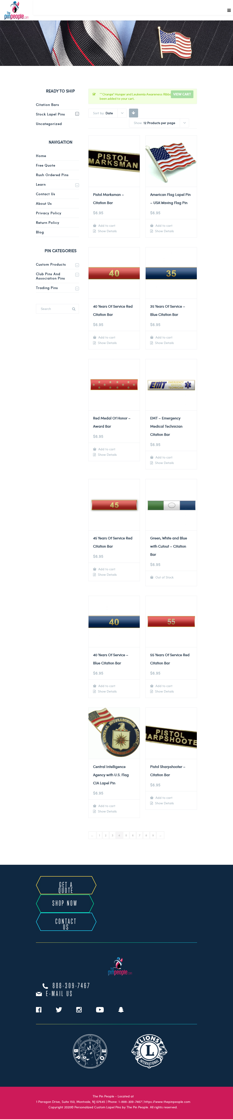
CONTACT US (66, 924)
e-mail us (59, 994)
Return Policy (47, 222)
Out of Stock (164, 577)
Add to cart (106, 225)
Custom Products (51, 264)
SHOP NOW (65, 903)
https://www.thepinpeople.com (167, 1101)
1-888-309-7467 (130, 1101)
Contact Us (45, 194)
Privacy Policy (48, 213)
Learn (41, 184)
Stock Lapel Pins (50, 114)
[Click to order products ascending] (133, 113)
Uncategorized (49, 123)
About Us (44, 203)
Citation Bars (47, 104)
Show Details (107, 231)
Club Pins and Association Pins (50, 276)
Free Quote (45, 165)
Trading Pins (47, 287)
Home (41, 155)
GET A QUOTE (66, 888)
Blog (40, 232)
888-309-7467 (72, 986)
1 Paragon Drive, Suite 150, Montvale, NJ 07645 (70, 1101)
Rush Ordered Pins (52, 174)
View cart (182, 94)
